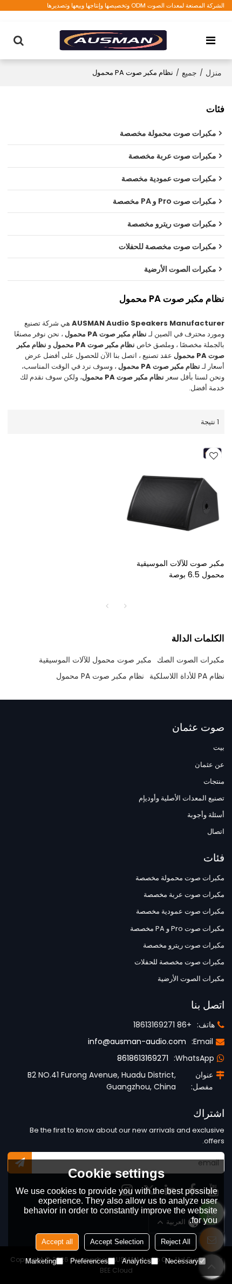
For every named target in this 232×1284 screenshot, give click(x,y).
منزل (214, 72)
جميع (189, 72)
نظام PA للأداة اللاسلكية (186, 676)
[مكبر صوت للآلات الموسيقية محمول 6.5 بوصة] (172, 496)
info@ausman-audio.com (137, 1041)
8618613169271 (142, 1058)
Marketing (40, 1261)
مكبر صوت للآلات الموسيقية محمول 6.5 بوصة (180, 569)
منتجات (213, 781)
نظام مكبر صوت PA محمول (100, 676)
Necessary (182, 1261)
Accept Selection (117, 1242)
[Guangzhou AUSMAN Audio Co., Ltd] (113, 40)
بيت (218, 747)
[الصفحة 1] (107, 606)
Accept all (57, 1242)
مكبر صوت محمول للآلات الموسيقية (95, 659)
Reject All (175, 1242)
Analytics (136, 1261)
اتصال (215, 831)
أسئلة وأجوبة (205, 815)
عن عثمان (209, 765)
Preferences (89, 1261)
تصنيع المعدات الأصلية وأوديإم (181, 798)
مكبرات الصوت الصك (190, 659)
